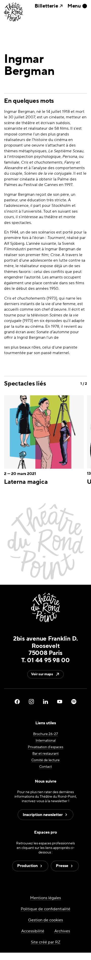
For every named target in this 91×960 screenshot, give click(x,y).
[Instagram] (31, 702)
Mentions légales (45, 897)
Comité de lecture (45, 760)
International (46, 740)
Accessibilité (32, 931)
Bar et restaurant (45, 753)
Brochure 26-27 (45, 734)
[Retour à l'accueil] (13, 12)
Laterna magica (26, 482)
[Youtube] (60, 702)
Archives (62, 931)
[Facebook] (17, 702)
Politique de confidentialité (45, 908)
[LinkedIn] (45, 702)
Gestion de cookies (45, 920)
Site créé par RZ (45, 942)
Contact (45, 766)
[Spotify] (74, 702)
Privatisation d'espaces (45, 747)
